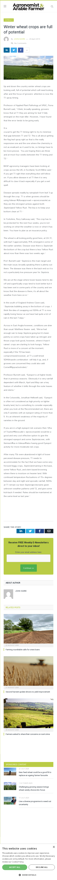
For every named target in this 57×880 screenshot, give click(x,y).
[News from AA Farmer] (28, 6)
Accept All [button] (14, 867)
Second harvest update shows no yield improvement (28, 692)
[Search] (52, 6)
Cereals (9, 20)
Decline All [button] (42, 867)
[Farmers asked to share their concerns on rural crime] (28, 714)
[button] (28, 875)
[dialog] (28, 862)
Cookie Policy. (18, 862)
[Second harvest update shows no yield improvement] (28, 672)
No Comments (20, 43)
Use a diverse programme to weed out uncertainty (35, 803)
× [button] (54, 847)
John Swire (19, 39)
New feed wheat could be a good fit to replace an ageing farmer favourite (35, 773)
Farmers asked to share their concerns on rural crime (28, 734)
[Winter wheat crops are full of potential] (28, 68)
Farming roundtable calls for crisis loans (23, 649)
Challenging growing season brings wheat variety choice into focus (34, 788)
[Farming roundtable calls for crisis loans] (28, 630)
